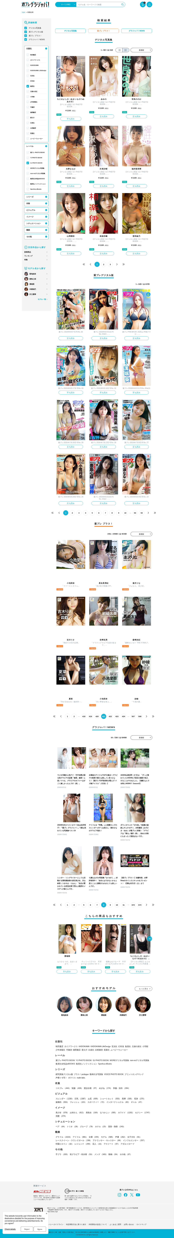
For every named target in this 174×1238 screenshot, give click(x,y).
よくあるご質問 (115, 1224)
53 (135, 513)
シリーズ (30, 197)
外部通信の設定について (98, 1224)
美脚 (127, 1099)
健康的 (62, 1102)
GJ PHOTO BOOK (36, 163)
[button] (149, 939)
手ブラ (62, 1154)
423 (116, 716)
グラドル (64, 1137)
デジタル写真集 (35, 28)
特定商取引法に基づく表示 (76, 1224)
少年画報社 (33, 102)
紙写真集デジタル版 (64, 1074)
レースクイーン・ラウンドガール (74, 1140)
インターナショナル (118, 1102)
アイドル (80, 1137)
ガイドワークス (35, 60)
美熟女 (92, 1112)
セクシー (143, 1112)
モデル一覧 (42, 299)
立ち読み (71, 119)
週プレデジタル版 (36, 32)
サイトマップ (141, 1224)
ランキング (28, 256)
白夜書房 (33, 128)
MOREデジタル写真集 (37, 168)
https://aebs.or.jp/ (52, 1211)
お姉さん (77, 1112)
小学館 (32, 96)
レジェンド (83, 1144)
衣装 (28, 203)
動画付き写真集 (96, 1074)
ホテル (101, 1126)
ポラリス (72, 1078)
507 (133, 716)
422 (110, 716)
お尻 (93, 1099)
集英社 (32, 86)
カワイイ (126, 1112)
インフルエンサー (134, 1140)
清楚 (61, 1116)
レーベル (30, 146)
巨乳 (81, 1099)
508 (139, 716)
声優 (120, 1137)
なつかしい (108, 1112)
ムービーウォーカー (36, 138)
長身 (139, 1099)
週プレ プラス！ (35, 36)
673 (139, 905)
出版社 (29, 49)
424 (123, 716)
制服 (77, 1088)
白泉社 (32, 123)
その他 (29, 237)
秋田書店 (33, 55)
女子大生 (134, 1137)
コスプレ (63, 1088)
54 (142, 513)
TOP (23, 12)
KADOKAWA (34, 65)
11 (124, 905)
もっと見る (143, 989)
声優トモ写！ (61, 1078)
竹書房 (32, 107)
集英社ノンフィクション (38, 184)
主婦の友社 (33, 91)
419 (90, 716)
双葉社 (32, 133)
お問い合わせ (129, 1224)
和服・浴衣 (121, 1088)
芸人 (97, 1144)
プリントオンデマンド (134, 1074)
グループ (87, 1126)
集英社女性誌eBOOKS (37, 178)
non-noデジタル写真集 (37, 173)
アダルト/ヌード (128, 1144)
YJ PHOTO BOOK (36, 157)
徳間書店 (33, 112)
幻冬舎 (32, 81)
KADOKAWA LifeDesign (38, 70)
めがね (105, 1088)
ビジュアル (30, 210)
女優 (94, 1137)
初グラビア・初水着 (81, 1154)
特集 (26, 260)
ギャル (137, 1102)
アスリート (112, 1144)
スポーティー (96, 1102)
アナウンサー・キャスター (107, 1140)
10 (125, 513)
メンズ (101, 1154)
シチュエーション (33, 223)
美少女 (62, 1112)
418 (83, 716)
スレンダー (65, 1099)
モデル (107, 1137)
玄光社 (32, 75)
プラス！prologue (81, 1074)
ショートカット (110, 1099)
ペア (61, 1126)
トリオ (73, 1126)
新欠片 (32, 117)
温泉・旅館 (116, 1126)
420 (97, 716)
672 (133, 905)
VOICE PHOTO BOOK (114, 1074)
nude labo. (81, 1078)
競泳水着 (91, 1088)
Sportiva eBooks (35, 189)
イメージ (30, 217)
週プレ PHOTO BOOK (37, 152)
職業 (28, 230)
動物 (114, 1154)
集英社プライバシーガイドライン (51, 1224)
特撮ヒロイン (64, 1144)
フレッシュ (78, 1102)
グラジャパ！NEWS (37, 39)
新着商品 (27, 252)
